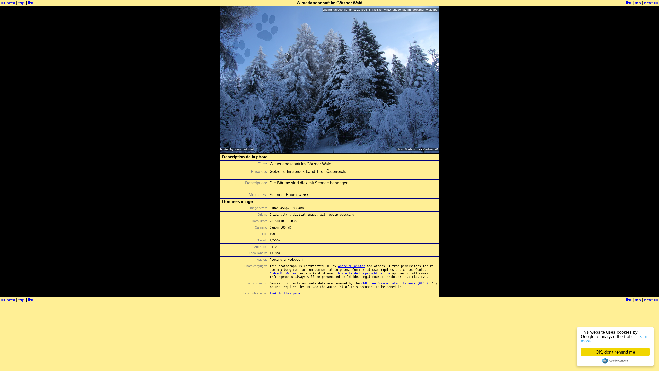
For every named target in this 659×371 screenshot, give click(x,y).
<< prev (8, 3)
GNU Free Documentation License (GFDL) (394, 283)
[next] (329, 151)
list (30, 3)
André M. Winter (351, 266)
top (21, 3)
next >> (651, 3)
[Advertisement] (638, 127)
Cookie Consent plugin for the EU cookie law (615, 361)
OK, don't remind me (615, 352)
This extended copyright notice (363, 273)
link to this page (285, 293)
